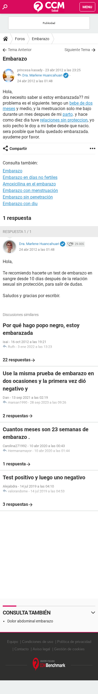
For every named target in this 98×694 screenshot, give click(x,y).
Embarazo (40, 39)
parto (68, 114)
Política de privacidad (74, 642)
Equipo (12, 642)
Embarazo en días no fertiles (30, 177)
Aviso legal (41, 649)
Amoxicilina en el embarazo (29, 184)
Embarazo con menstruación (30, 190)
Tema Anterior (20, 50)
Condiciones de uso (37, 642)
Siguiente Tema (77, 50)
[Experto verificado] (66, 76)
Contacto (21, 649)
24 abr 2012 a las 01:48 (35, 81)
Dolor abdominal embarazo (30, 621)
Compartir (18, 148)
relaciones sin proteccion (64, 120)
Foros (20, 39)
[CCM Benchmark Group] (49, 664)
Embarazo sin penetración (28, 197)
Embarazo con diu (20, 203)
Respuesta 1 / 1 (17, 231)
